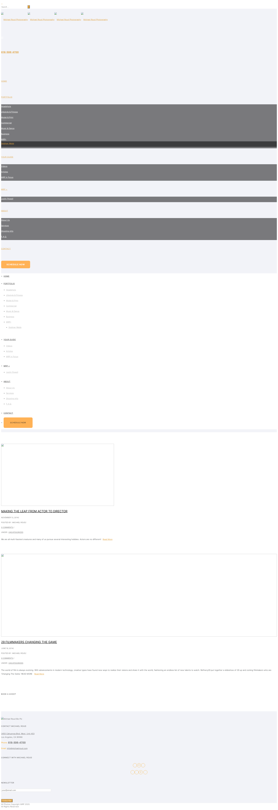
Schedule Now (16, 264)
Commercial (6, 123)
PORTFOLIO (6, 97)
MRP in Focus (7, 177)
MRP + (4, 189)
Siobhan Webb (7, 143)
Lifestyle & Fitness (9, 112)
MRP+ (3, 139)
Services (5, 225)
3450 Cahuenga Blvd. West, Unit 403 (17, 733)
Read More (108, 539)
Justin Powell (7, 199)
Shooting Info (7, 231)
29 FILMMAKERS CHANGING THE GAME (29, 642)
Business (5, 134)
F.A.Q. (4, 236)
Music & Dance (7, 128)
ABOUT (4, 211)
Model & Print (7, 117)
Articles (4, 172)
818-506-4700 (10, 52)
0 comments (7, 527)
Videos (4, 166)
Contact (6, 249)
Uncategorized (16, 532)
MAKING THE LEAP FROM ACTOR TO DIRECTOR (34, 511)
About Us (5, 220)
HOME (4, 81)
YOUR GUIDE (7, 157)
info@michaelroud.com (17, 748)
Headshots (6, 106)
